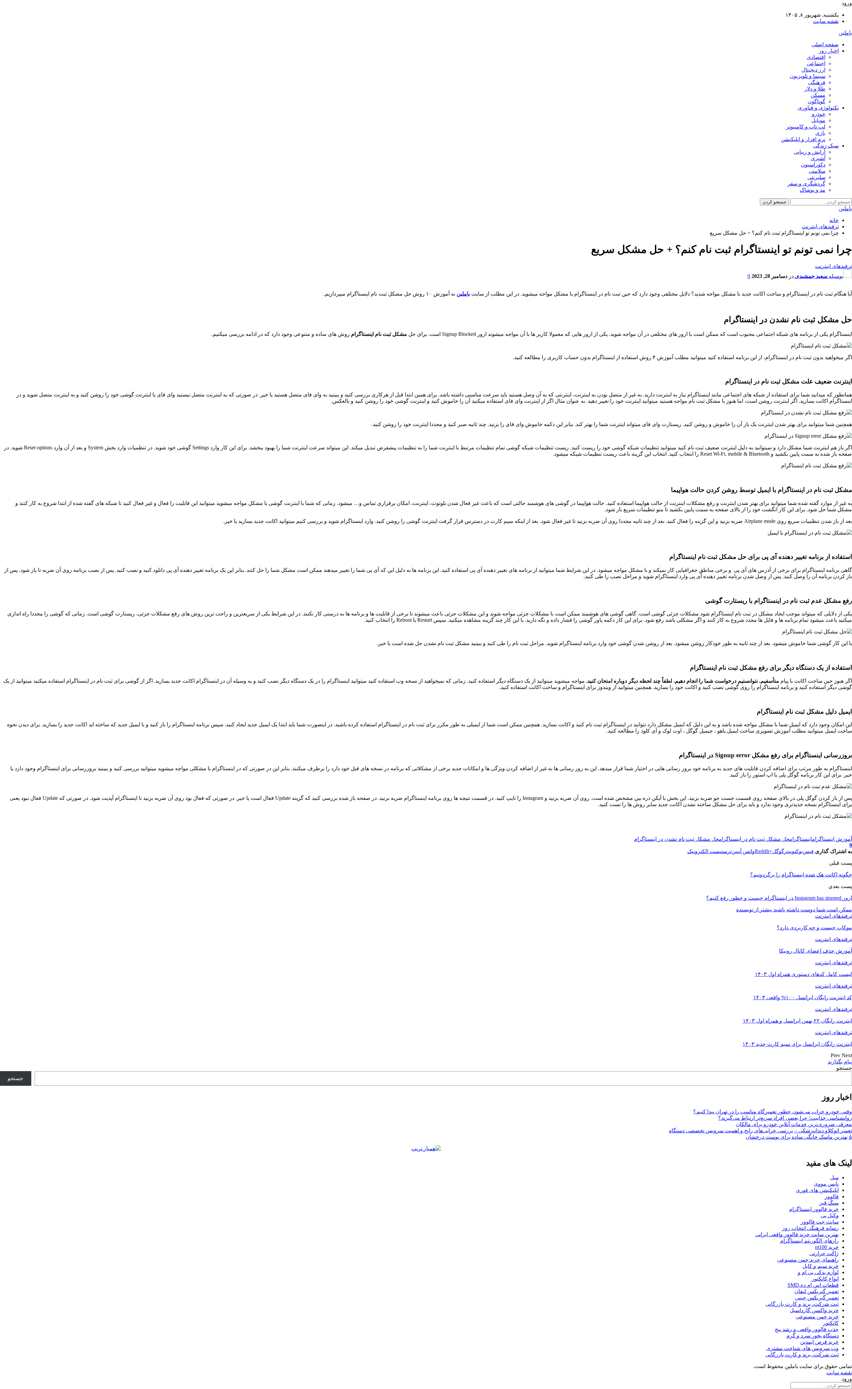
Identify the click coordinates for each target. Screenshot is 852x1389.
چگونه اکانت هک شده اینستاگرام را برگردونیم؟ (801, 874)
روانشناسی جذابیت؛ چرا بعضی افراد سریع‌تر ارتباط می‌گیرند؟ (785, 1118)
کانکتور (831, 1323)
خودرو (818, 114)
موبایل (818, 120)
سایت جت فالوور (820, 1222)
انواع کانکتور (825, 1278)
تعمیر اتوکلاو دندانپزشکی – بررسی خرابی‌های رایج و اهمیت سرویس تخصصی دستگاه (760, 1130)
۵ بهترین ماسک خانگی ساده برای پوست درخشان (799, 1137)
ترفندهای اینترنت (833, 266)
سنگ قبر (829, 1203)
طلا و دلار (814, 89)
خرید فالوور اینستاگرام (814, 1209)
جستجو (844, 1068)
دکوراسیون (813, 164)
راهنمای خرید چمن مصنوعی (808, 1260)
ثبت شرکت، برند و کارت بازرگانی (802, 1304)
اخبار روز (829, 51)
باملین (845, 33)
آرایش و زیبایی (809, 152)
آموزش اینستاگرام (832, 839)
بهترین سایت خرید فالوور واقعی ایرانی (797, 1234)
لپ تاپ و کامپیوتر (805, 126)
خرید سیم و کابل (820, 1266)
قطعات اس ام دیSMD (813, 1285)
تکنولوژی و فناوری (818, 108)
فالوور (832, 1196)
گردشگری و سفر (806, 183)
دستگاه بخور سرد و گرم (812, 1335)
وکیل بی (830, 1215)
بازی (820, 133)
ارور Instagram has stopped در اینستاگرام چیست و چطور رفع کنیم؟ (779, 898)
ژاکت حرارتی (824, 1253)
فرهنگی (816, 82)
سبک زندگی (826, 145)
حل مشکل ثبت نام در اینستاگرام (754, 839)
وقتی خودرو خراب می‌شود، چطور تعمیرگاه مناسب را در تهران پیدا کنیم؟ (772, 1111)
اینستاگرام (800, 839)
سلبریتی (816, 177)
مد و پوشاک (812, 190)
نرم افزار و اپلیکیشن (803, 139)
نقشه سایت (826, 21)
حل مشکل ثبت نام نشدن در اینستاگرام (676, 839)
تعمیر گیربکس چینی (817, 1297)
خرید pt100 (827, 1247)
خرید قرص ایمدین (819, 1342)
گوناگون (816, 101)
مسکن (818, 95)
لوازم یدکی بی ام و (818, 1272)
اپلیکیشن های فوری (817, 1190)
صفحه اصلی (825, 44)
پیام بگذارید (840, 1061)
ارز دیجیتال (813, 70)
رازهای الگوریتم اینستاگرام (809, 1241)
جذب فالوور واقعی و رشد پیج (807, 1329)
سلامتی (817, 171)
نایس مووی (826, 1184)
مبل (834, 1177)
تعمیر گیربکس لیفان (816, 1291)
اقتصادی (816, 57)
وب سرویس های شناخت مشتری (802, 1348)
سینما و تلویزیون (807, 76)
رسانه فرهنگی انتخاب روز (810, 1228)
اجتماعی (816, 63)
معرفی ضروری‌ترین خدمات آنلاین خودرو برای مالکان (794, 1124)
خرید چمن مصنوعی (817, 1316)
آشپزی (818, 158)
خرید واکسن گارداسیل (814, 1310)
